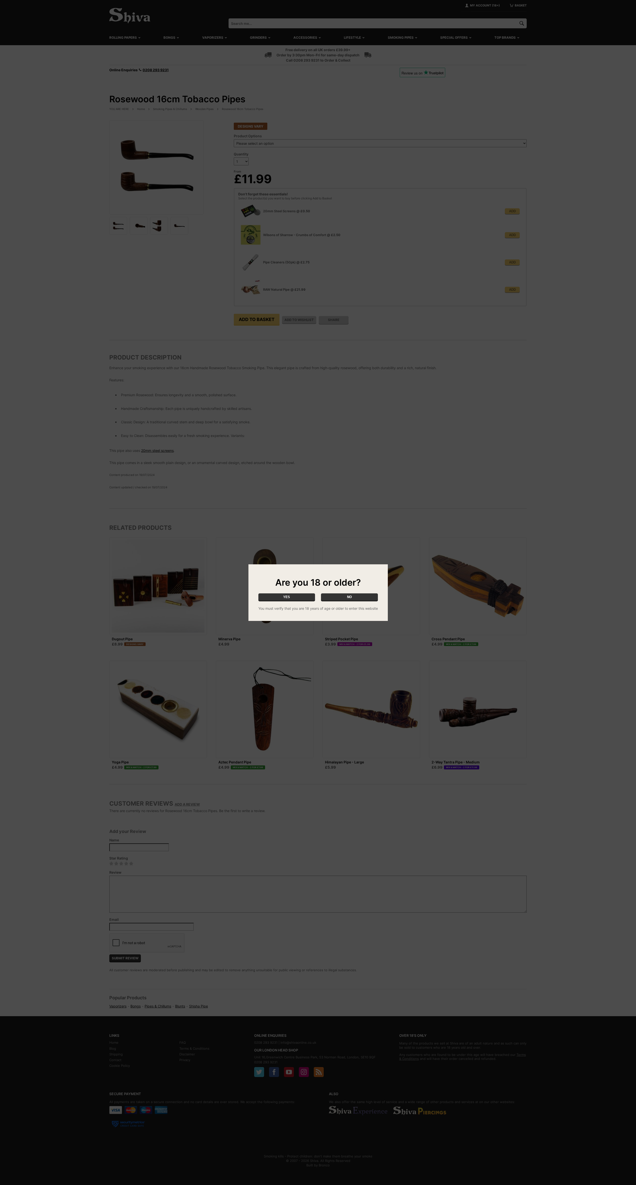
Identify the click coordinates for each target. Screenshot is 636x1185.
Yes (286, 597)
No (349, 597)
